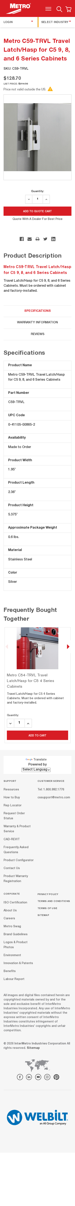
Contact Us (12, 868)
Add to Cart (37, 735)
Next (68, 646)
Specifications (37, 311)
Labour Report (14, 979)
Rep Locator (12, 805)
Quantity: (37, 191)
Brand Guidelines (16, 934)
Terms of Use (47, 908)
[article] (38, 685)
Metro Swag (12, 926)
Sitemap (43, 915)
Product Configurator (19, 860)
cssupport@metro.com (54, 797)
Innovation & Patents (18, 963)
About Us (10, 910)
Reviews (37, 334)
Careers (9, 918)
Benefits (10, 971)
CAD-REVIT (12, 839)
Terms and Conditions (54, 901)
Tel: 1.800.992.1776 (51, 789)
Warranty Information (37, 322)
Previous (6, 646)
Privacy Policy (48, 894)
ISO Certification (15, 902)
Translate (40, 759)
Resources (11, 789)
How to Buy (12, 797)
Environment (12, 955)
